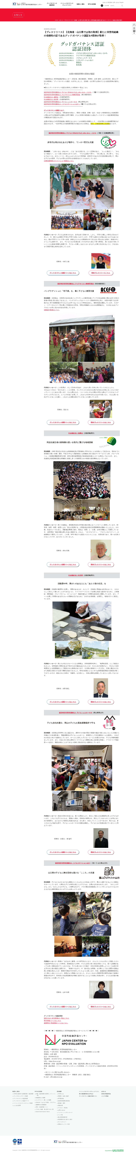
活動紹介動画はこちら (51, 310)
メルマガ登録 (104, 1096)
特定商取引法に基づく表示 (65, 1119)
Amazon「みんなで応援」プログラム (46, 1102)
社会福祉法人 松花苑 (75, 575)
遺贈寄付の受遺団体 (41, 1104)
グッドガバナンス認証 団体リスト (88, 1096)
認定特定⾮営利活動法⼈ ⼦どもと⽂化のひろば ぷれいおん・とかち (67, 92)
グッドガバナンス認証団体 (52, 4)
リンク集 (60, 1114)
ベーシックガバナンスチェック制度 (23, 1103)
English (122, 2)
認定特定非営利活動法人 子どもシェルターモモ (75, 712)
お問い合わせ (116, 2)
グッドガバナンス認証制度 (21, 1098)
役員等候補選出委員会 (64, 1100)
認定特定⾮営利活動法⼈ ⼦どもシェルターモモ (60, 102)
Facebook (102, 5)
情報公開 (60, 1105)
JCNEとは (61, 1093)
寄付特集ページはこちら (52, 1020)
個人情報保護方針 (62, 1117)
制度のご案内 (80, 4)
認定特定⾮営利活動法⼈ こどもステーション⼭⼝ (61, 104)
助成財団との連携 (40, 1097)
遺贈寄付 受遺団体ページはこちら (56, 1023)
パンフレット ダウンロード (65, 1112)
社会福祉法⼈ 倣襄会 (51, 97)
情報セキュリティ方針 (64, 1124)
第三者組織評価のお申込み (86, 1093)
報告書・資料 (61, 1103)
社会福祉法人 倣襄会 (75, 433)
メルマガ (106, 5)
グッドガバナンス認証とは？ (54, 110)
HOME (56, 20)
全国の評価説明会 (106, 1093)
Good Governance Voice (43, 1111)
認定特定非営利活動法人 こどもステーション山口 (72, 863)
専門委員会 (61, 1098)
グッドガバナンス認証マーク (21, 1100)
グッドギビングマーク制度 (21, 1096)
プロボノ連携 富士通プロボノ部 (45, 1109)
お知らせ (105, 2)
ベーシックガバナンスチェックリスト (67, 4)
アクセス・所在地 (62, 1107)
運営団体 (110, 2)
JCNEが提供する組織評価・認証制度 (23, 1093)
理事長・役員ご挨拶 (63, 1096)
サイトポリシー (62, 1122)
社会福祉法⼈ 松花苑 (51, 99)
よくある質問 (17, 1105)
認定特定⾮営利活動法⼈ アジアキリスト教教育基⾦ (62, 94)
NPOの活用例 (92, 4)
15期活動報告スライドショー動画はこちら (59, 161)
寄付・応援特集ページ (42, 1107)
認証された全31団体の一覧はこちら (56, 1018)
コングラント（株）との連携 (43, 1100)
